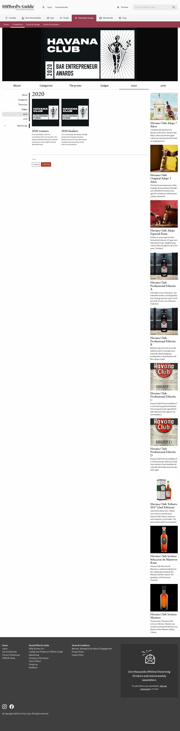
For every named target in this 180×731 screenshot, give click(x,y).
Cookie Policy (78, 655)
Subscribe (46, 164)
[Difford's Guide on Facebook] (12, 707)
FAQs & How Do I (36, 649)
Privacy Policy (78, 652)
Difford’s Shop (8, 658)
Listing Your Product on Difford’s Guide (46, 652)
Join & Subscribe (9, 652)
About (17, 85)
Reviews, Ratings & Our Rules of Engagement (92, 649)
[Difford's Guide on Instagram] (5, 707)
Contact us (33, 664)
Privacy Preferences (11, 655)
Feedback (33, 667)
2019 (163, 85)
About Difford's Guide (39, 645)
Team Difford (35, 661)
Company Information (39, 658)
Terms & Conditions (81, 645)
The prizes (75, 85)
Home (34, 159)
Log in (5, 649)
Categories (46, 85)
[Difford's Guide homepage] (18, 7)
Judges (105, 85)
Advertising (34, 655)
